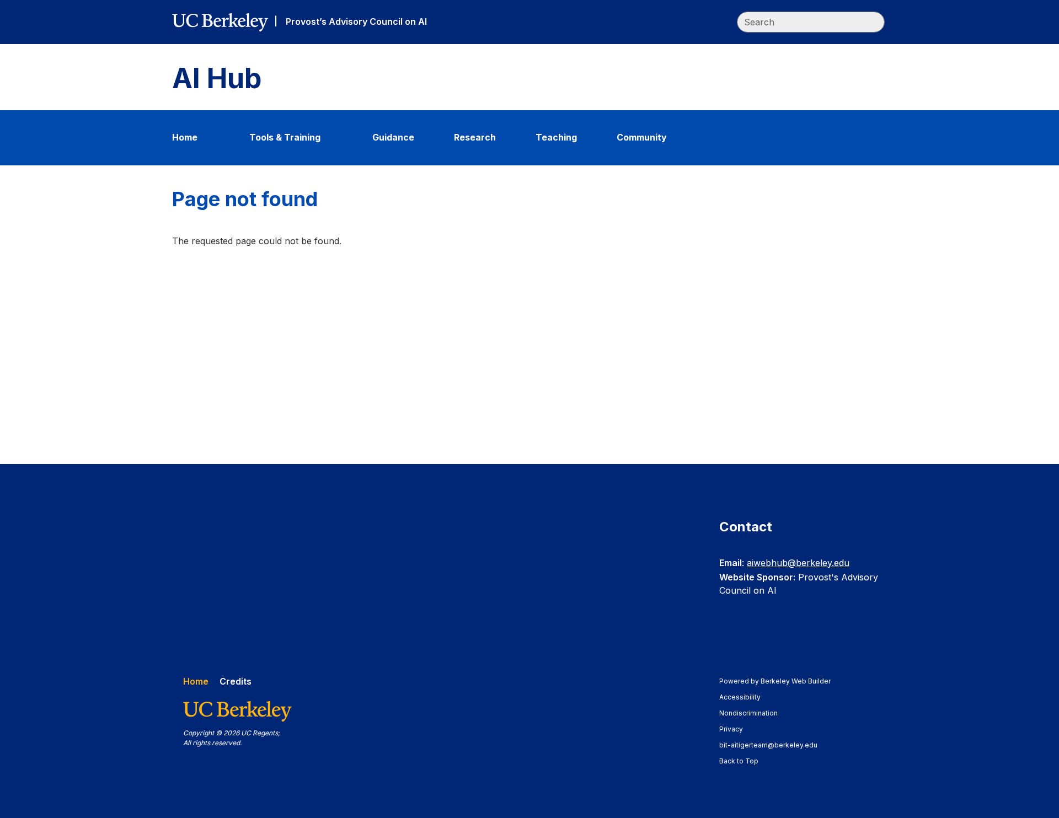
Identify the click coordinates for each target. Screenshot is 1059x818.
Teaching (556, 137)
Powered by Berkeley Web (775, 681)
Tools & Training (284, 137)
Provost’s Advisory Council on (356, 21)
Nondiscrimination (753, 713)
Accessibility (745, 697)
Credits (236, 681)
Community (642, 137)
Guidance (393, 137)
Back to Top (738, 761)
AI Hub (216, 78)
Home (184, 137)
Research (475, 137)
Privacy (736, 729)
